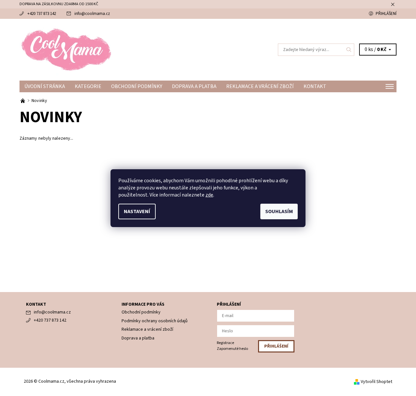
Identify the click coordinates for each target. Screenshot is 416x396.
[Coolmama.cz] (66, 49)
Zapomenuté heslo (232, 348)
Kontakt (315, 86)
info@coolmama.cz (92, 14)
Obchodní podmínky (136, 86)
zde (209, 194)
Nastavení (137, 211)
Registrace (225, 343)
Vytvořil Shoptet (376, 381)
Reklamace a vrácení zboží (260, 86)
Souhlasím (279, 211)
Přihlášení (386, 14)
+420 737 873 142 (41, 14)
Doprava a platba (194, 86)
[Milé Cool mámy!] (23, 100)
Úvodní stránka (44, 86)
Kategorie (88, 86)
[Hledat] (349, 50)
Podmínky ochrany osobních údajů (155, 321)
